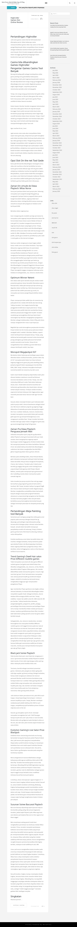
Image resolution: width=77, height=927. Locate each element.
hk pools (54, 213)
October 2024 (56, 119)
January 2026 (56, 82)
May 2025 (55, 102)
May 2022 (55, 181)
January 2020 (56, 191)
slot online (55, 247)
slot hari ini (55, 218)
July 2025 (55, 97)
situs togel (55, 208)
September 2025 (57, 92)
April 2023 (55, 162)
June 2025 (55, 99)
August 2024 (56, 123)
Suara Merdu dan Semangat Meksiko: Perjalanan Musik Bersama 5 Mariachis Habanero (58, 57)
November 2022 (57, 174)
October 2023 (56, 148)
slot (53, 232)
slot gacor (55, 237)
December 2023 (57, 143)
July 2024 (55, 126)
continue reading (18, 905)
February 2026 (57, 80)
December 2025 (57, 85)
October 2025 (56, 90)
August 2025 (56, 94)
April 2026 (55, 75)
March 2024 (56, 136)
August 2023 (56, 152)
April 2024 (55, 133)
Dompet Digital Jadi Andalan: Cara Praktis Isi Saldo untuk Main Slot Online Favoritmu (59, 42)
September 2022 (57, 179)
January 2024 (56, 140)
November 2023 (57, 145)
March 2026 (56, 78)
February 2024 (57, 138)
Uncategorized (35, 906)
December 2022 (57, 172)
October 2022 (56, 177)
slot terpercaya (56, 242)
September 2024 (57, 121)
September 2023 (57, 150)
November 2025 (57, 87)
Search (69, 3)
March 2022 (56, 186)
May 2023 (55, 160)
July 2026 (55, 70)
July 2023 (55, 155)
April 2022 (55, 184)
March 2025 (56, 107)
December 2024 (57, 114)
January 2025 (56, 111)
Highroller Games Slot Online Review (17, 20)
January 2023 (56, 169)
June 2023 (55, 157)
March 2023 (56, 165)
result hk (54, 228)
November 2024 (57, 116)
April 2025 (55, 104)
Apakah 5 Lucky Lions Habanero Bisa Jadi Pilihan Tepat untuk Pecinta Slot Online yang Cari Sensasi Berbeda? (59, 34)
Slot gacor (55, 252)
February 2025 (57, 109)
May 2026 (55, 73)
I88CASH (54, 223)
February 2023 (57, 167)
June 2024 (55, 128)
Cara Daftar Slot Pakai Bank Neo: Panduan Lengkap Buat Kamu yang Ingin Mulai (59, 26)
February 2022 (57, 189)
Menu (74, 3)
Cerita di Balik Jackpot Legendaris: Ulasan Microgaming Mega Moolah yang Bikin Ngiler (59, 49)
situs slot (54, 203)
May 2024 (55, 131)
